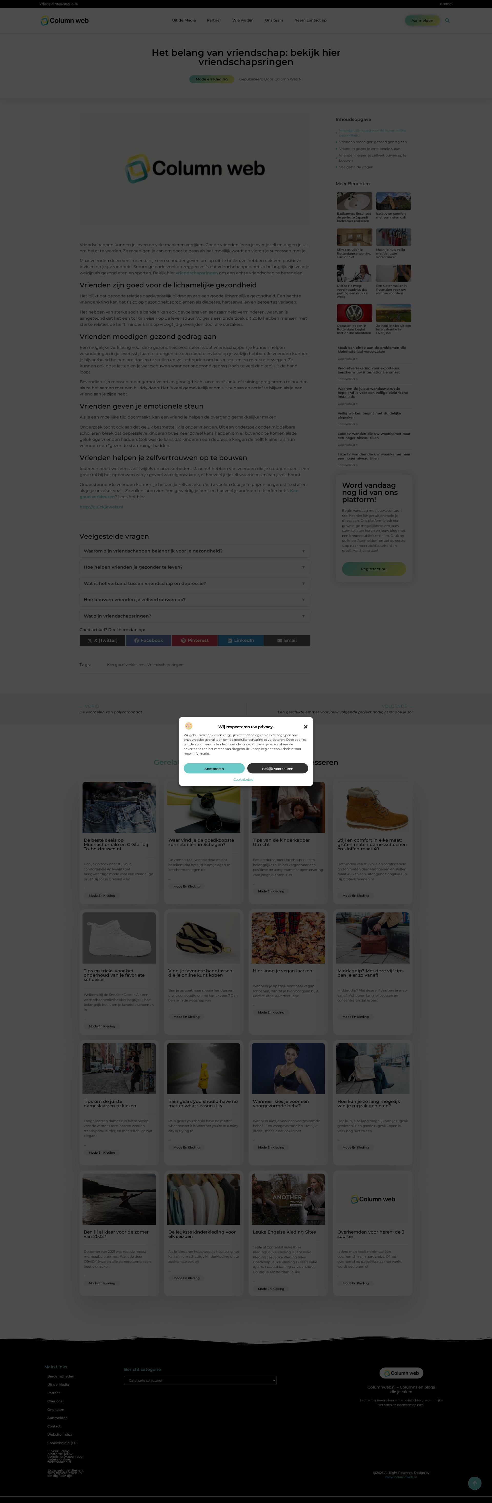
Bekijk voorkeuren (277, 768)
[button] (305, 726)
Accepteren (214, 768)
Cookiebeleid (243, 779)
